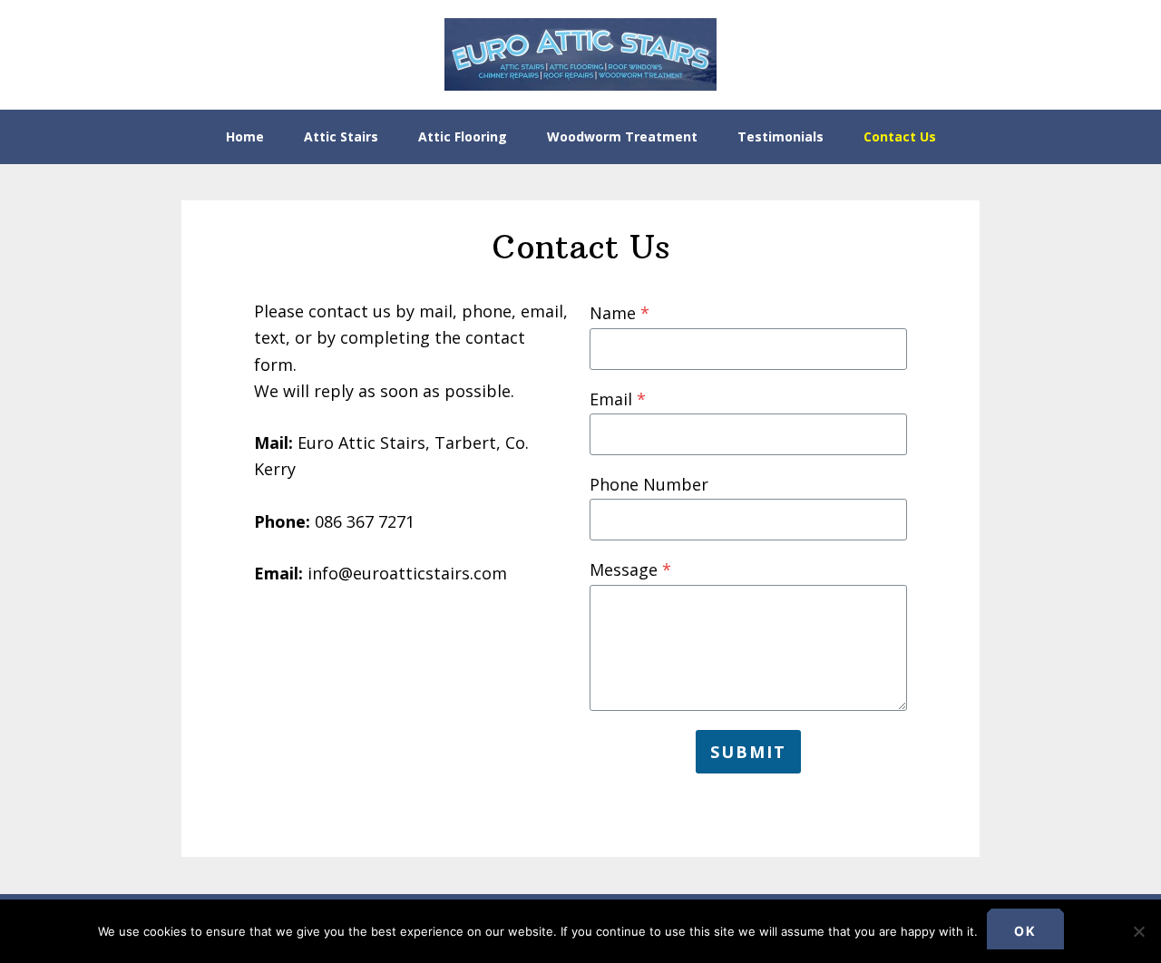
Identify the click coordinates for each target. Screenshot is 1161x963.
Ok (1025, 931)
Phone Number (649, 484)
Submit (748, 752)
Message (630, 569)
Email (618, 399)
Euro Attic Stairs (580, 54)
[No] (1138, 931)
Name (619, 313)
